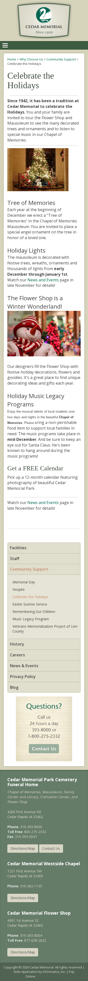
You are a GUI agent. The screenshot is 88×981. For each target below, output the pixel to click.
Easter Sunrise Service (29, 604)
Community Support (61, 59)
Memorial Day (23, 582)
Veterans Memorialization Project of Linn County (44, 629)
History (17, 644)
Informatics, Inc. (54, 971)
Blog (14, 687)
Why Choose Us (31, 59)
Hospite (18, 589)
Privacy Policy (23, 676)
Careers (17, 655)
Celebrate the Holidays (30, 596)
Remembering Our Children (33, 611)
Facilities (18, 547)
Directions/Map (23, 848)
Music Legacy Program (30, 619)
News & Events (24, 665)
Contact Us (51, 848)
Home (11, 59)
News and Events (43, 280)
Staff (14, 558)
